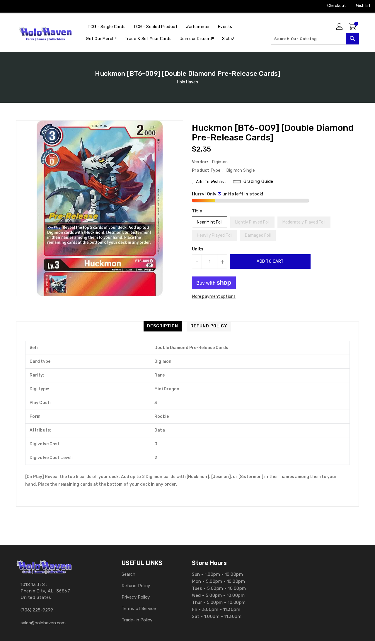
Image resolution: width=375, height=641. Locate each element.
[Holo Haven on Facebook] (9, 5)
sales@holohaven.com (43, 622)
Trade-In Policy (137, 620)
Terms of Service (139, 608)
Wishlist (363, 5)
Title (197, 211)
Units (198, 249)
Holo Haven (187, 82)
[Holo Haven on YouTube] (31, 5)
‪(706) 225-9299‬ (37, 610)
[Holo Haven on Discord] (42, 5)
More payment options (214, 296)
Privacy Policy (136, 597)
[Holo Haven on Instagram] (20, 5)
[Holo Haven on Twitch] (54, 5)
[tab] (163, 326)
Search (129, 574)
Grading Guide (258, 181)
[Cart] (353, 27)
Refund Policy (136, 585)
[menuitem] (106, 27)
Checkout (336, 5)
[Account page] (340, 27)
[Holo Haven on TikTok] (65, 5)
